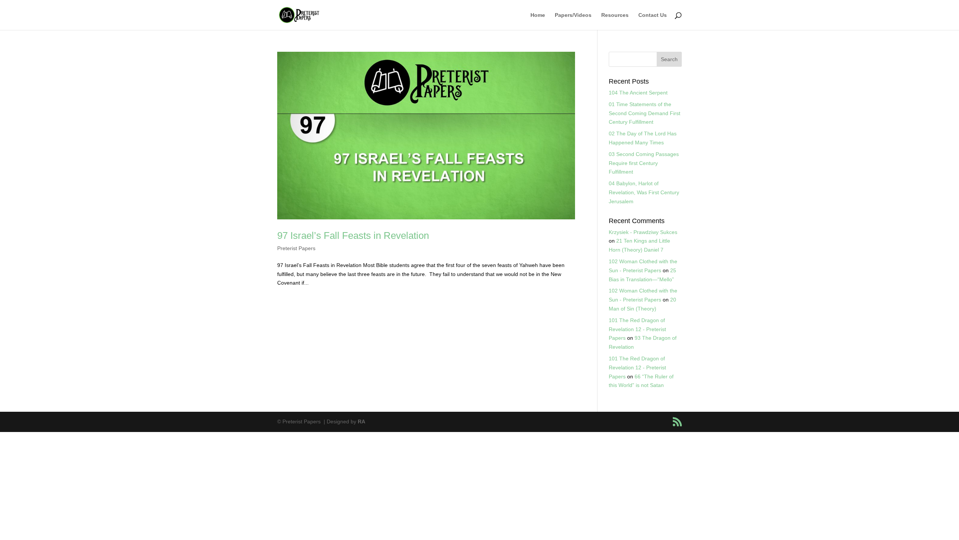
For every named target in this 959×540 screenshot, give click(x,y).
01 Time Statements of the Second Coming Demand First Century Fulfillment (644, 113)
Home (537, 15)
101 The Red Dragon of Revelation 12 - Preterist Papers (637, 329)
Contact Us (652, 15)
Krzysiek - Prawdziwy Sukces (643, 232)
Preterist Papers (296, 248)
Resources (615, 15)
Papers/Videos (573, 15)
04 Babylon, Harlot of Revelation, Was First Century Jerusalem (644, 192)
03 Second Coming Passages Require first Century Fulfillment (644, 163)
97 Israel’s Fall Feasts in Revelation (353, 235)
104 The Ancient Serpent (638, 93)
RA (361, 421)
